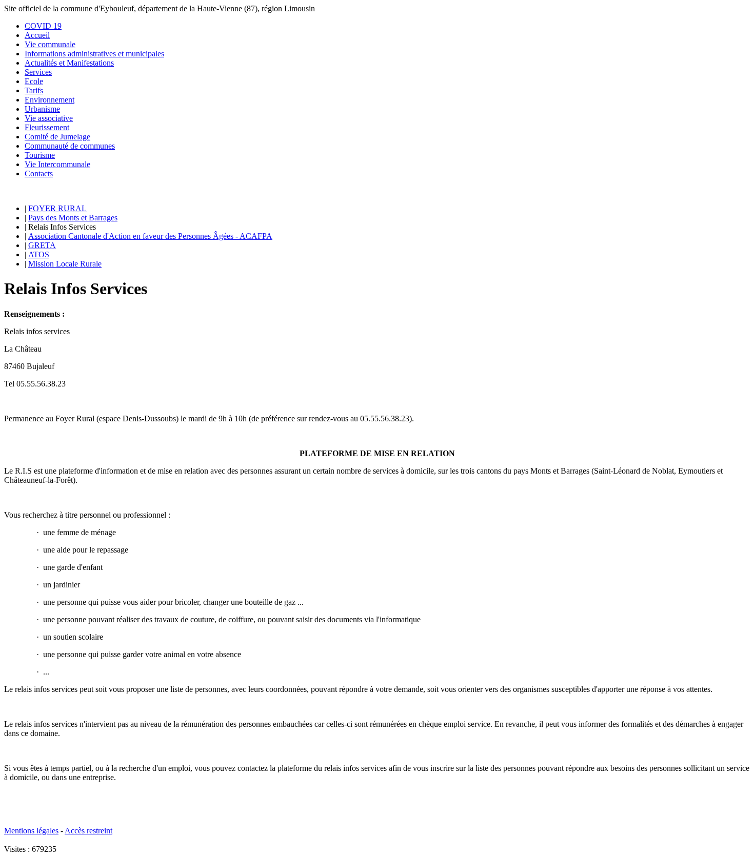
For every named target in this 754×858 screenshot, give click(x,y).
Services (38, 72)
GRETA (42, 245)
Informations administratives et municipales (94, 53)
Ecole (34, 81)
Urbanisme (42, 109)
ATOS (38, 254)
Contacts (39, 173)
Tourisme (40, 155)
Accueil (37, 35)
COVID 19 (43, 26)
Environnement (49, 99)
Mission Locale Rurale (65, 263)
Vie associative (49, 118)
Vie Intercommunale (57, 164)
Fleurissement (47, 127)
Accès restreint (88, 830)
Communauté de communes (70, 145)
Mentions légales (31, 830)
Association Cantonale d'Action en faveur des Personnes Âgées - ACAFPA (150, 236)
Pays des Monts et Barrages (72, 217)
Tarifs (34, 90)
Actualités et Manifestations (69, 62)
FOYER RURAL (57, 208)
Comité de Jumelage (57, 136)
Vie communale (50, 44)
